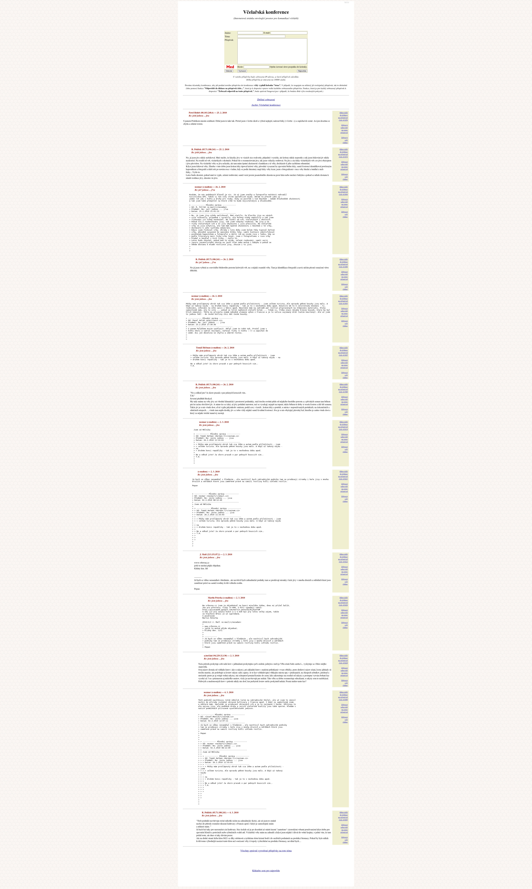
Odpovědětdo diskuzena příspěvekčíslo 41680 (343, 696)
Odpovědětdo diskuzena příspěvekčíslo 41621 (343, 475)
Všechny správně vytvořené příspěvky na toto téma (266, 850)
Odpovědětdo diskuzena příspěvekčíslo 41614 (343, 426)
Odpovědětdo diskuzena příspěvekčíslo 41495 (343, 351)
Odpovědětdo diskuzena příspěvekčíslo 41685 (343, 816)
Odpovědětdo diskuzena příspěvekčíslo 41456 (343, 116)
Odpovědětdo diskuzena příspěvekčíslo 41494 (343, 191)
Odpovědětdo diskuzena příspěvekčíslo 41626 (343, 601)
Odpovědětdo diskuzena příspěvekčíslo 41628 (343, 659)
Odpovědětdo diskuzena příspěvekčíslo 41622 (343, 558)
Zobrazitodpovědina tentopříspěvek (344, 129)
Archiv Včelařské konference (266, 104)
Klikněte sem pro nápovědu (266, 870)
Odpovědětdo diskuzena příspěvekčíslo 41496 (343, 263)
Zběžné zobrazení (266, 99)
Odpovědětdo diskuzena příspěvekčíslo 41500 (343, 388)
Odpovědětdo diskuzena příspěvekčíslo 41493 (343, 300)
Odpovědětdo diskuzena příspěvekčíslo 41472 (343, 153)
